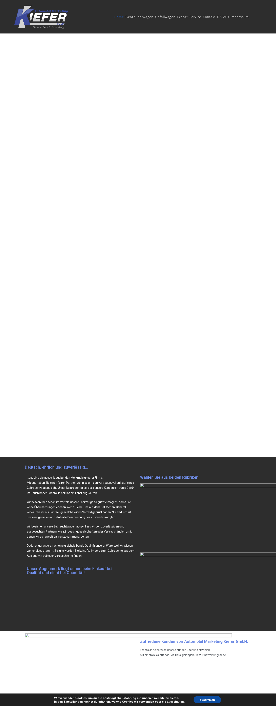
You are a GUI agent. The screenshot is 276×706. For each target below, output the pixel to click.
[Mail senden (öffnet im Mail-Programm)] (259, 16)
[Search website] (252, 16)
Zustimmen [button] (207, 699)
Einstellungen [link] (73, 701)
